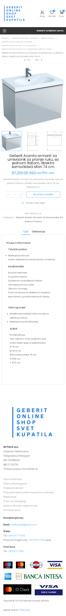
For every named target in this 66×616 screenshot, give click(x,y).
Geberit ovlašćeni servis (50, 30)
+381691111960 (16, 535)
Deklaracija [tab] (38, 231)
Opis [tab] (25, 231)
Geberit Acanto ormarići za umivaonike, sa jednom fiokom (27, 49)
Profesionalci (24, 610)
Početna (5, 38)
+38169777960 (36, 540)
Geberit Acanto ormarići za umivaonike (19, 45)
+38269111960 (15, 551)
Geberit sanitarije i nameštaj (25, 38)
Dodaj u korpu (45, 194)
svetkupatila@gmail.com (23, 524)
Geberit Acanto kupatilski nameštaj (17, 42)
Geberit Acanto (47, 38)
